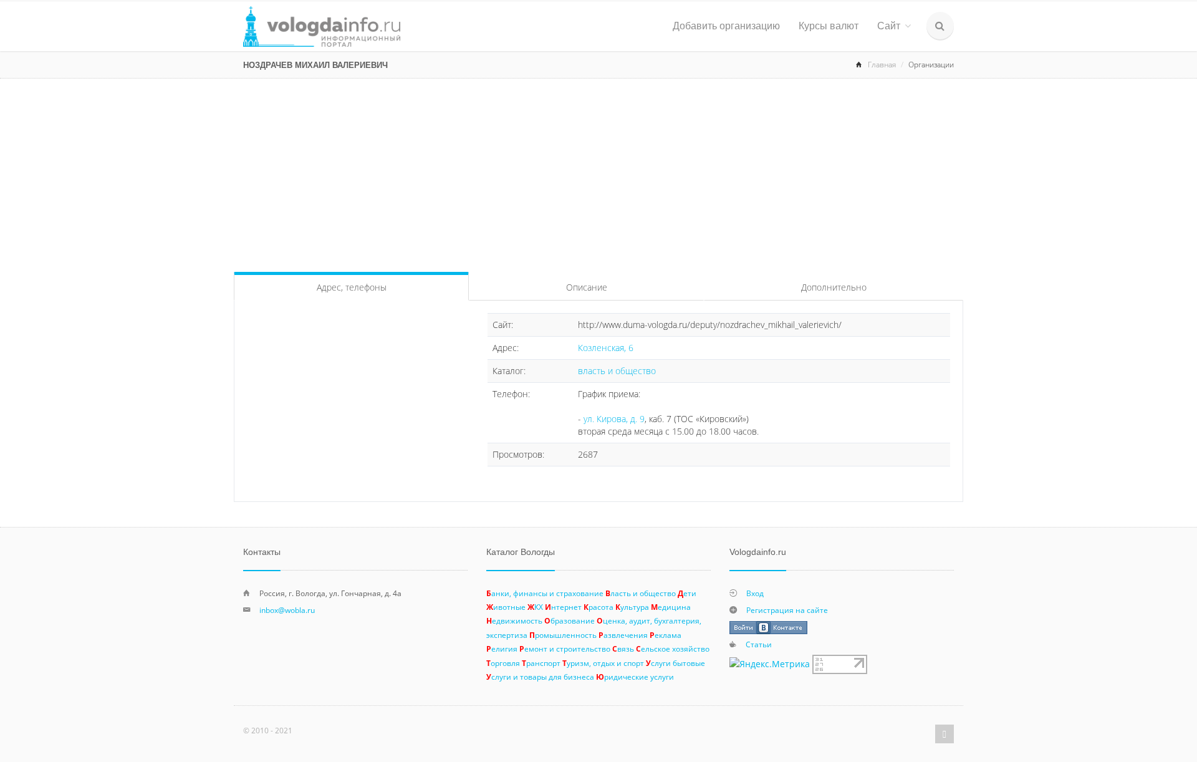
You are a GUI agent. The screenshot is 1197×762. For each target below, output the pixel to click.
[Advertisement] (598, 172)
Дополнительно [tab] (834, 287)
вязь (623, 648)
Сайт (888, 26)
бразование (569, 620)
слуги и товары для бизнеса (540, 677)
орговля (503, 663)
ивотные (506, 607)
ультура (632, 607)
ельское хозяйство (672, 648)
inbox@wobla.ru (287, 610)
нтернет (563, 607)
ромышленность (563, 635)
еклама (665, 635)
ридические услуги (635, 677)
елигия (501, 648)
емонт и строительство (564, 648)
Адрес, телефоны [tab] (352, 287)
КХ (535, 607)
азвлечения (623, 635)
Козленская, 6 (605, 348)
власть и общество (617, 371)
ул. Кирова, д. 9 (614, 419)
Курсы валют (828, 26)
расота (598, 607)
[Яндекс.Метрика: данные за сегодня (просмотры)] (769, 664)
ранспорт (541, 663)
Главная (882, 64)
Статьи (759, 644)
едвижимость (514, 620)
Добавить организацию (726, 26)
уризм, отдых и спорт (603, 663)
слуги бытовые (675, 663)
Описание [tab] (586, 287)
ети (687, 593)
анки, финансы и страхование (544, 593)
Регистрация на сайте (787, 610)
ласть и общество (640, 593)
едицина (671, 607)
